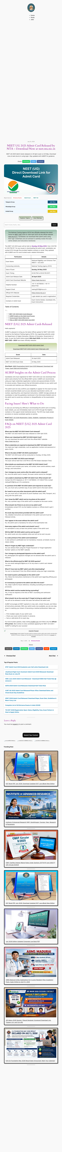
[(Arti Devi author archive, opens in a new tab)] (10, 740)
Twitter (33, 161)
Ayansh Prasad (34, 631)
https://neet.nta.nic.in (39, 280)
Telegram (53, 648)
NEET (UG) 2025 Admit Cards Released (20, 314)
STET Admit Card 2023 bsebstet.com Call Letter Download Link (26, 667)
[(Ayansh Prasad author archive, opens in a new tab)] (25, 740)
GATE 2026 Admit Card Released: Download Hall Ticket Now (25, 686)
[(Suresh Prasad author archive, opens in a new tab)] (42, 740)
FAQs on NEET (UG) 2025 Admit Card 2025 (22, 320)
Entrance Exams (17, 197)
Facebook (40, 161)
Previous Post (10, 656)
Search (54, 224)
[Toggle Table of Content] (6, 310)
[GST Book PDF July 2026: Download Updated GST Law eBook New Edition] (31, 766)
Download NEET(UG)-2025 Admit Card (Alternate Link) (31, 349)
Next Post (52, 656)
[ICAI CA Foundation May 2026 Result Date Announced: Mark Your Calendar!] (31, 1043)
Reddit (46, 648)
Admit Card (27, 197)
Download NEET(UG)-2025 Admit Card (31, 345)
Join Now (53, 202)
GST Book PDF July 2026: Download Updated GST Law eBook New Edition (30, 784)
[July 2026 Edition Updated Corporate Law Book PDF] (31, 924)
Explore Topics (25, 218)
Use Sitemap (37, 218)
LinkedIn (52, 635)
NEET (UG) (18, 234)
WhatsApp (26, 161)
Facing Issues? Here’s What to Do (19, 318)
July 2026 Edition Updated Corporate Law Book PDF (23, 941)
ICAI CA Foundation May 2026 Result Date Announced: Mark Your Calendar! (30, 1061)
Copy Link (8, 648)
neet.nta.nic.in (12, 236)
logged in (16, 724)
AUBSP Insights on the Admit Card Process (22, 316)
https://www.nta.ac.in (39, 293)
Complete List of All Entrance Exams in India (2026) (22, 705)
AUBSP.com (35, 622)
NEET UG (35, 197)
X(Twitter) (33, 636)
